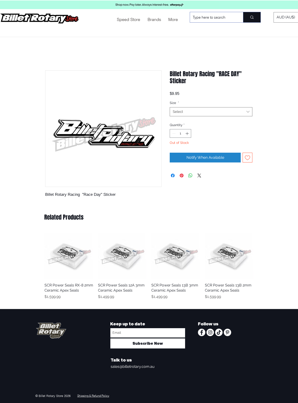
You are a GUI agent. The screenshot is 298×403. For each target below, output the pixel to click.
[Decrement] (173, 133)
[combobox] (211, 111)
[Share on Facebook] (173, 175)
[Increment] (187, 133)
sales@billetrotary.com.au (133, 366)
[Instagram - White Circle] (210, 332)
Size (174, 103)
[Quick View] (68, 254)
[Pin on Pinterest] (181, 175)
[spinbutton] (180, 133)
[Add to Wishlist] (247, 157)
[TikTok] (219, 332)
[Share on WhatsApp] (190, 175)
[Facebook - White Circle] (201, 332)
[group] (149, 267)
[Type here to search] (252, 17)
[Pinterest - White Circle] (227, 332)
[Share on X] (199, 175)
